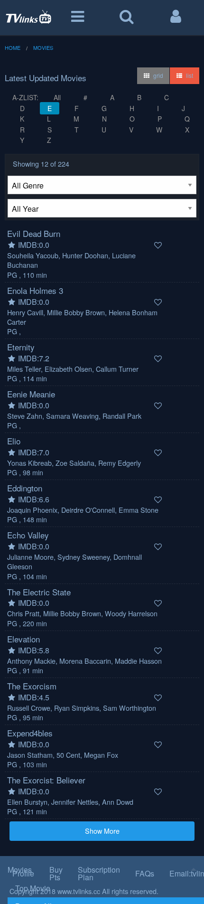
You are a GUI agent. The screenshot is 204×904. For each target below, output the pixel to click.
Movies (43, 47)
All (57, 97)
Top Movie (32, 888)
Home (12, 47)
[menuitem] (106, 888)
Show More (102, 831)
